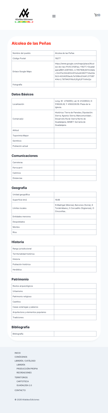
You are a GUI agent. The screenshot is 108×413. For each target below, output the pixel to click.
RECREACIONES (24, 372)
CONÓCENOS (21, 357)
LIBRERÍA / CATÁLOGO (25, 361)
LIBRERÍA (21, 364)
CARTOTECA (23, 381)
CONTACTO (20, 390)
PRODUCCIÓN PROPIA (27, 368)
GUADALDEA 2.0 (24, 385)
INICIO (18, 353)
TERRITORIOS (21, 377)
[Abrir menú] (54, 15)
